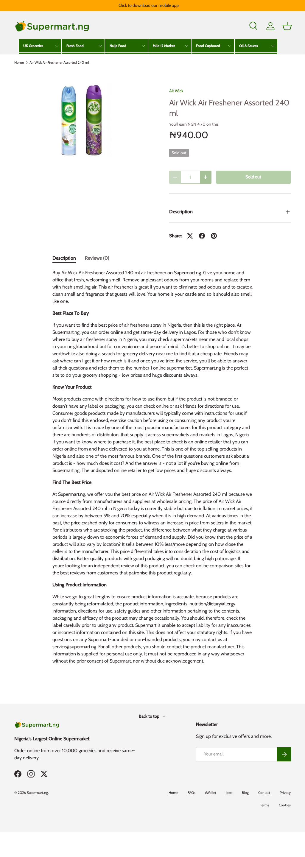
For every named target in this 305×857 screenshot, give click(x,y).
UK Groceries (33, 45)
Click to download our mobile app (149, 5)
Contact (264, 792)
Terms (264, 805)
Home (19, 62)
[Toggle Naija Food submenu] (143, 45)
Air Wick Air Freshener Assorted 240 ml (59, 62)
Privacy (285, 792)
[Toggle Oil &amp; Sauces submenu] (272, 45)
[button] (287, 26)
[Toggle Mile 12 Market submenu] (186, 45)
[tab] (64, 258)
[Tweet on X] (190, 236)
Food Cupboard (208, 45)
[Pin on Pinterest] (214, 236)
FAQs (191, 792)
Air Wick (176, 91)
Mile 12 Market (164, 45)
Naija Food (118, 45)
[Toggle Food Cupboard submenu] (229, 45)
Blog (245, 792)
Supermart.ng (37, 792)
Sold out (253, 177)
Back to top (149, 716)
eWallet (210, 792)
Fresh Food (75, 45)
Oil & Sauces (248, 45)
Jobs (229, 792)
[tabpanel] (152, 469)
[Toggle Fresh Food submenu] (100, 45)
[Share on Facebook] (202, 236)
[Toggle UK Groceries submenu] (56, 45)
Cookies (285, 805)
